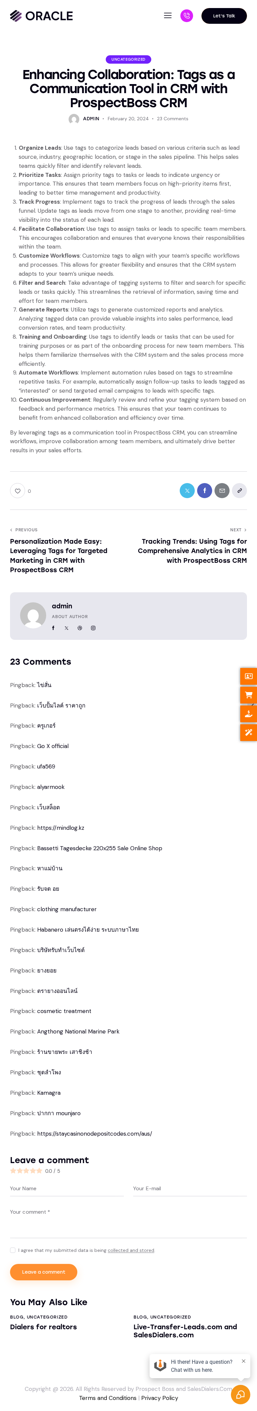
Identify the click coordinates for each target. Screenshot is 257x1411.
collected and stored (131, 1250)
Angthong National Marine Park (78, 1031)
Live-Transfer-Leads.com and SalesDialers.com (185, 1331)
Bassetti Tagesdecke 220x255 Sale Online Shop (99, 848)
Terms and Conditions (108, 1398)
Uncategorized (128, 59)
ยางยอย (47, 970)
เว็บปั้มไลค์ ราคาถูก (61, 705)
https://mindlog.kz (60, 827)
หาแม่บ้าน (50, 868)
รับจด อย (48, 888)
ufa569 (46, 766)
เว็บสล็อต (48, 807)
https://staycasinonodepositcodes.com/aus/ (94, 1133)
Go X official (53, 746)
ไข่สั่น (44, 685)
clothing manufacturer (67, 909)
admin (62, 606)
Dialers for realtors (43, 1327)
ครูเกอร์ (46, 725)
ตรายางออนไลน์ (57, 991)
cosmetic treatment (64, 1011)
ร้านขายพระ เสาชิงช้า (64, 1052)
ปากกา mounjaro (59, 1113)
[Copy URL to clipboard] (239, 490)
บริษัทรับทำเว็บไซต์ (61, 950)
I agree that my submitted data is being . (86, 1250)
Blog (16, 1317)
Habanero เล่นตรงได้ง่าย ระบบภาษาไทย (88, 929)
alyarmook (51, 787)
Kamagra (49, 1092)
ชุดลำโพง (49, 1072)
